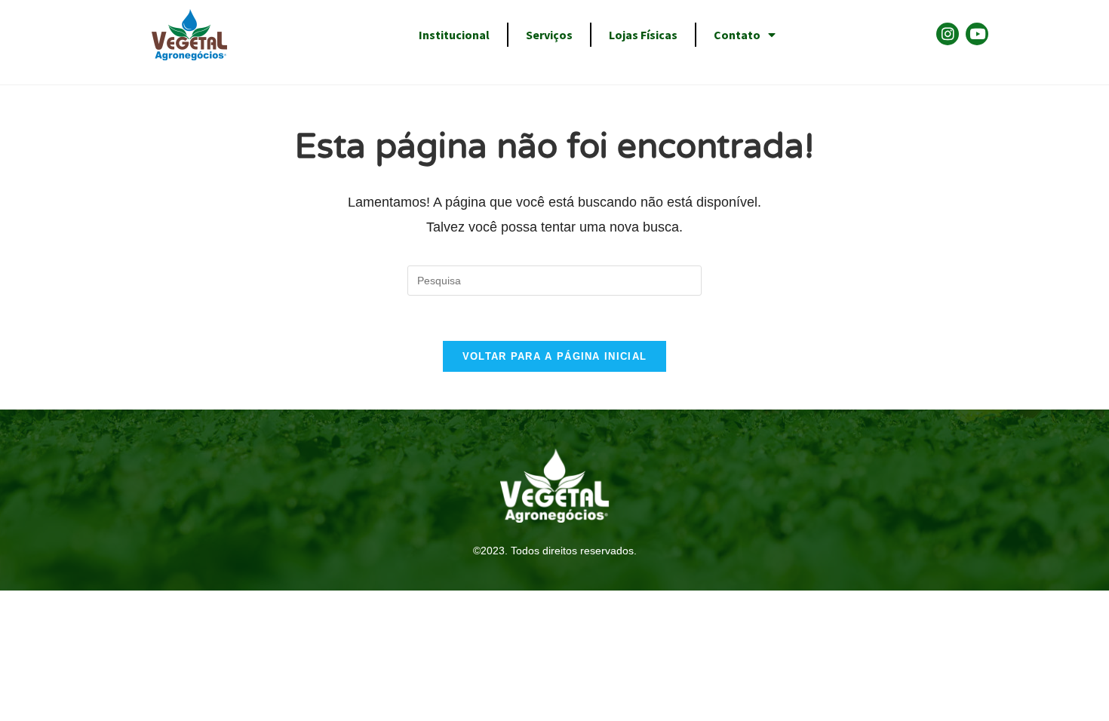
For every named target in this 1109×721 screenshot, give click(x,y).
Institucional (454, 34)
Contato (737, 34)
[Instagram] (947, 34)
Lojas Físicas (643, 34)
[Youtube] (977, 34)
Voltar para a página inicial (554, 356)
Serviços (549, 34)
